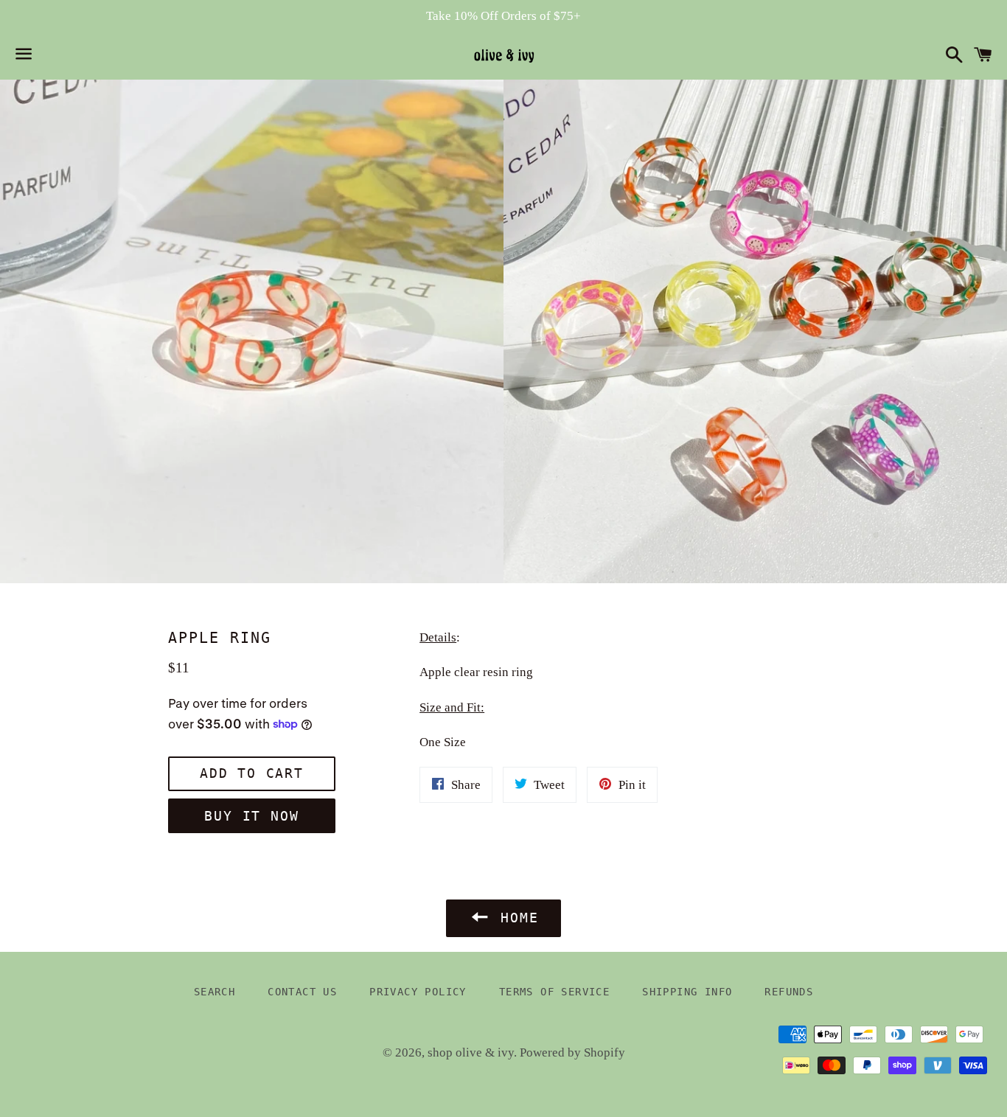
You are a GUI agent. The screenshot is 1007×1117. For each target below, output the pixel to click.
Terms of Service (554, 992)
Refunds (788, 992)
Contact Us (302, 992)
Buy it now (251, 816)
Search (214, 992)
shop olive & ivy (471, 1052)
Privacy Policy (418, 992)
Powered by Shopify (572, 1052)
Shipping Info (687, 992)
